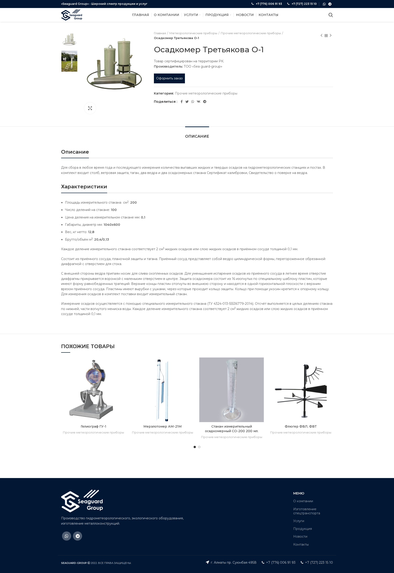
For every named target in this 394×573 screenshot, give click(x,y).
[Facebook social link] (181, 102)
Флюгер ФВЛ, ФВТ (301, 426)
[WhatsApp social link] (324, 4)
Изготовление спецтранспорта (306, 511)
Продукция (302, 529)
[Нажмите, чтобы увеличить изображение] (90, 108)
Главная (160, 33)
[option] (69, 39)
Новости (300, 536)
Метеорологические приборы (193, 33)
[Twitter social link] (187, 102)
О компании (303, 501)
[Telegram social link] (330, 4)
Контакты (301, 544)
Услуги (298, 521)
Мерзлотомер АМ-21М (162, 426)
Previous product (321, 35)
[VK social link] (198, 102)
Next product (330, 35)
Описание (197, 136)
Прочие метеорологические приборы (251, 33)
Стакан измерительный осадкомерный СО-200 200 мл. (231, 428)
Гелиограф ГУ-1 (93, 426)
